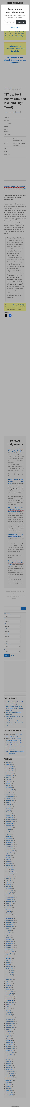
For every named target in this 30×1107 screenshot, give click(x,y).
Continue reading (15, 27)
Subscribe (21, 22)
